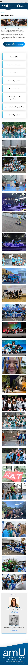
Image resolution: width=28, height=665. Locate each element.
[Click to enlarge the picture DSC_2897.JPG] (14, 438)
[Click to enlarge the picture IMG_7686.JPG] (14, 165)
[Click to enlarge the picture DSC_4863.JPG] (14, 529)
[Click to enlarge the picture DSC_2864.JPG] (14, 456)
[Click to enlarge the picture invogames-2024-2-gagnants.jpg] (14, 293)
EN (22, 2)
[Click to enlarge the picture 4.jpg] (14, 510)
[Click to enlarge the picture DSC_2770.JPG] (14, 474)
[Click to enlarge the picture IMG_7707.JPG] (14, 130)
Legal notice (13, 661)
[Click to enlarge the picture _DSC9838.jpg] (14, 403)
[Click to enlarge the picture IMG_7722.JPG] (14, 183)
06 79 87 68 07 (18, 630)
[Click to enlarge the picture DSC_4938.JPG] (14, 564)
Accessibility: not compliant (20, 663)
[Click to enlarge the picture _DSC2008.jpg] (14, 348)
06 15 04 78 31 (18, 612)
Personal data (19, 661)
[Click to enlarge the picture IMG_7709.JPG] (14, 259)
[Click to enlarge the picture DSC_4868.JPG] (14, 546)
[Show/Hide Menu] (1, 1)
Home (2, 12)
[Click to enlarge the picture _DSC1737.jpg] (14, 330)
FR (26, 2)
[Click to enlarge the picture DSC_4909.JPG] (14, 582)
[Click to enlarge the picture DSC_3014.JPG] (14, 420)
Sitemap (7, 661)
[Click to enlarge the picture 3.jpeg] (14, 384)
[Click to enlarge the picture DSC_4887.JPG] (14, 312)
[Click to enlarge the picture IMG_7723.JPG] (14, 148)
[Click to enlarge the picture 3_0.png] (14, 222)
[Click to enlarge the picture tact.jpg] (14, 202)
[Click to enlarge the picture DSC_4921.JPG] (14, 365)
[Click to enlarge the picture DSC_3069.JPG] (14, 491)
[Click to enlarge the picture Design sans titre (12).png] (14, 276)
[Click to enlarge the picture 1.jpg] (14, 242)
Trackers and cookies (8, 663)
